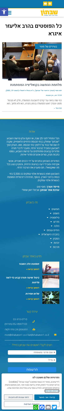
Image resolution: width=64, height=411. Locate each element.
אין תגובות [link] (49, 95)
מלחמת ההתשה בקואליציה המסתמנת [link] (36, 84)
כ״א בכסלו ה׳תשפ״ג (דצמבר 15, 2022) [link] (20, 90)
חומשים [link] (55, 209)
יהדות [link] (56, 242)
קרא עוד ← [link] (58, 108)
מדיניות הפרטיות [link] (52, 391)
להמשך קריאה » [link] (32, 269)
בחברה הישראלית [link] (50, 234)
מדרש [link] (56, 221)
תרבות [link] (56, 247)
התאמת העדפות (31, 404)
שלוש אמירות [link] (32, 293)
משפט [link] (56, 213)
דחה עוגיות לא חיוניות (19, 397)
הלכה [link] (56, 225)
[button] (9, 12)
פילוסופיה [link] (54, 217)
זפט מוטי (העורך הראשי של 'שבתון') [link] (48, 90)
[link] (4, 12)
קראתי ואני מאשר (47, 397)
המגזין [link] (56, 238)
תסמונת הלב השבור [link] (29, 263)
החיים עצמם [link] (53, 230)
